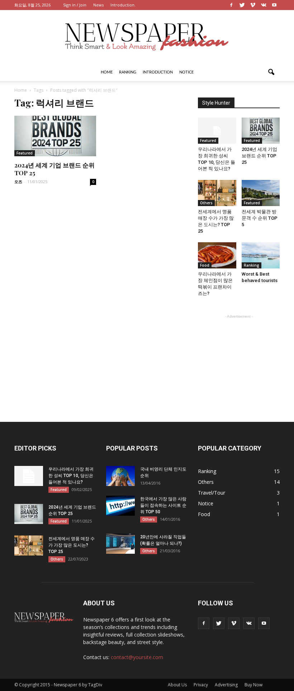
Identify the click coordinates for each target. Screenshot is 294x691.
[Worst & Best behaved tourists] (261, 255)
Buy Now (253, 685)
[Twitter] (242, 5)
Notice (186, 72)
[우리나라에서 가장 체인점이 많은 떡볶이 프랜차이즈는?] (217, 255)
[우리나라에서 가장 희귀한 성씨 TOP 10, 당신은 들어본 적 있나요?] (217, 131)
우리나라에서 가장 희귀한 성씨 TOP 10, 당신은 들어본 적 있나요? (71, 476)
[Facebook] (231, 5)
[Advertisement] (239, 356)
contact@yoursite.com (137, 657)
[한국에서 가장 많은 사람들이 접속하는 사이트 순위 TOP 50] (120, 506)
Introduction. (123, 5)
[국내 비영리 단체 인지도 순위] (120, 476)
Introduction (158, 72)
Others (206, 202)
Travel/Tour (211, 492)
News (98, 5)
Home (107, 72)
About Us (177, 685)
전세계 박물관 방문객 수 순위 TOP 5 (260, 218)
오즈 (18, 181)
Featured (24, 153)
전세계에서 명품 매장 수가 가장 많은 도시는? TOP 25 (71, 545)
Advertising (226, 685)
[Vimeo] (252, 5)
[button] (271, 72)
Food (204, 265)
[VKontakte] (263, 5)
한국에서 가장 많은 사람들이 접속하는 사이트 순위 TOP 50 (163, 505)
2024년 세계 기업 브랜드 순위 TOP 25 (259, 156)
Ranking (127, 72)
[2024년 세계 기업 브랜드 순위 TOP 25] (55, 136)
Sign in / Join (74, 5)
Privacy (201, 685)
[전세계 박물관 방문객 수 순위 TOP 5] (261, 193)
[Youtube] (274, 5)
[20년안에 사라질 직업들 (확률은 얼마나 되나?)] (120, 544)
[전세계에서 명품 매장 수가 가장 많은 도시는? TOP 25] (217, 193)
